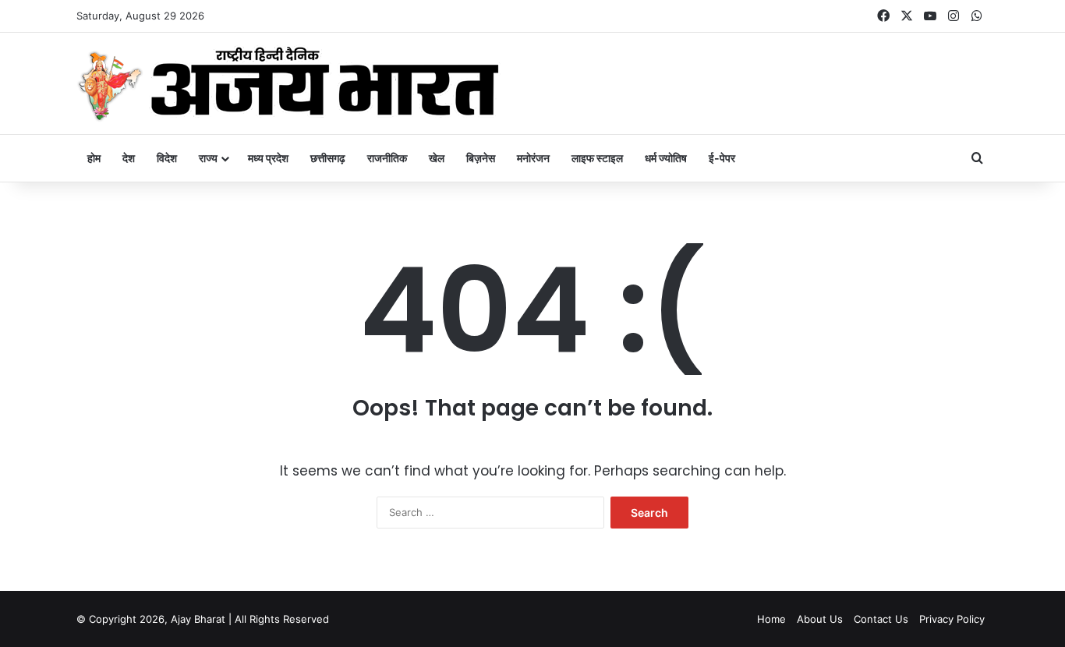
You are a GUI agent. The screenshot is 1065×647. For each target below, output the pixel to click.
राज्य (208, 157)
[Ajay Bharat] (288, 83)
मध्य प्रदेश (268, 157)
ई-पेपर (722, 157)
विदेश (167, 157)
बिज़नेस (480, 157)
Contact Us (881, 619)
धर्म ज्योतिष (666, 157)
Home (771, 619)
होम (94, 157)
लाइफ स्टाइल (597, 157)
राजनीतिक (387, 157)
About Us (820, 619)
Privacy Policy (952, 619)
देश (128, 157)
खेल (436, 157)
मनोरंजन (533, 157)
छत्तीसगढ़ (327, 157)
